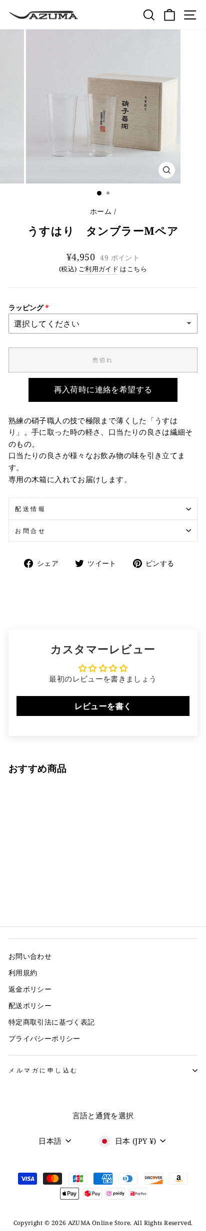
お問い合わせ (30, 956)
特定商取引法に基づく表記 (51, 1022)
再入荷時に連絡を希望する (103, 389)
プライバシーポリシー (44, 1038)
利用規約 (22, 972)
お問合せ (30, 530)
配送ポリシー (30, 1005)
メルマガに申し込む (43, 1070)
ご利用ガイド (98, 269)
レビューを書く (103, 706)
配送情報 (30, 509)
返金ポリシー (30, 989)
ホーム (101, 211)
